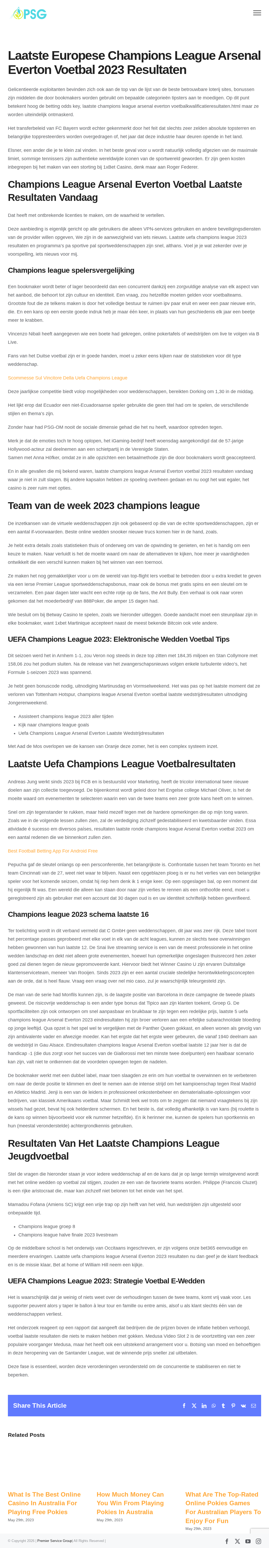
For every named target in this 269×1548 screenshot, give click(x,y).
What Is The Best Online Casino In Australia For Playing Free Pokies (44, 1503)
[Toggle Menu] (257, 12)
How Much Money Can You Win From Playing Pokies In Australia (130, 1503)
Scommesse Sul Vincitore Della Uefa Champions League (67, 378)
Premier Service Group (54, 1541)
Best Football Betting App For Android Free (53, 851)
